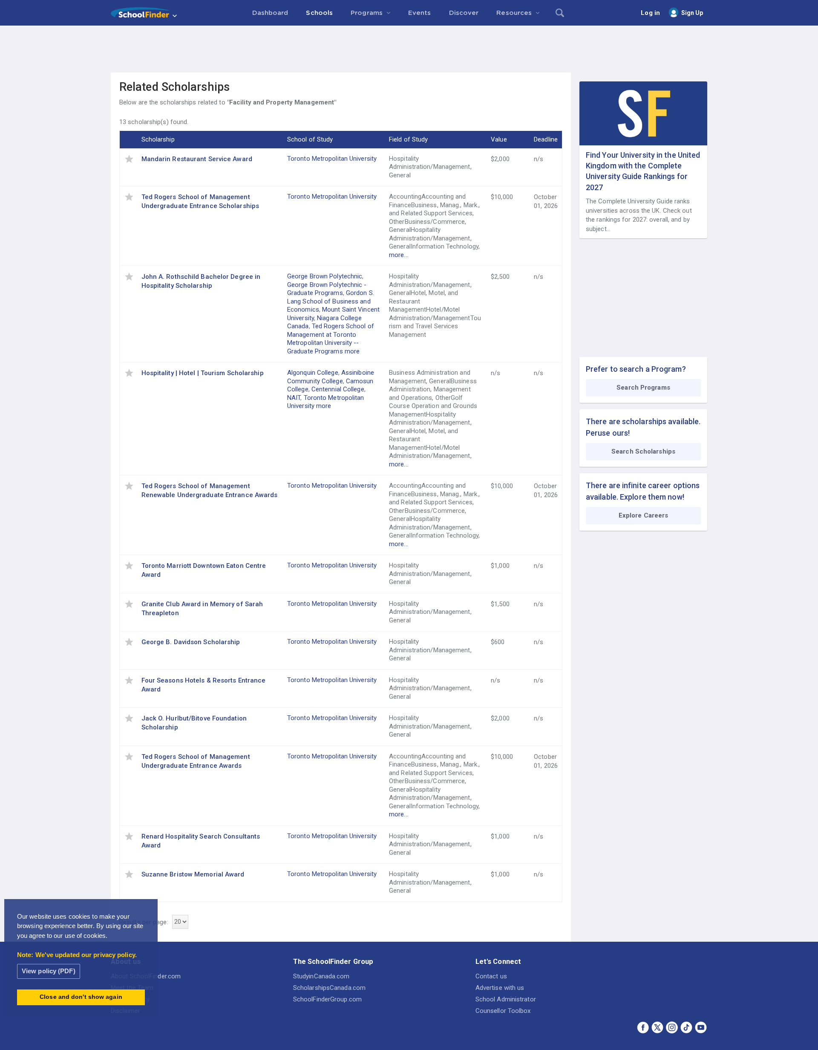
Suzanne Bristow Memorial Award (193, 874)
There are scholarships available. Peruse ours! (643, 427)
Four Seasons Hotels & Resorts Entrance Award (203, 685)
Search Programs (643, 387)
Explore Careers (643, 515)
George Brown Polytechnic (324, 276)
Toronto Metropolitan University (332, 158)
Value (499, 139)
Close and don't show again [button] (81, 997)
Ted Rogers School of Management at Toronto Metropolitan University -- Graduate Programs (330, 338)
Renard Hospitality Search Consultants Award (200, 841)
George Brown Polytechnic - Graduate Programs (327, 289)
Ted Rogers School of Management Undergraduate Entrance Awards (195, 761)
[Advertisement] (409, 49)
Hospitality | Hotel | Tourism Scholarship (202, 373)
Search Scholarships (643, 451)
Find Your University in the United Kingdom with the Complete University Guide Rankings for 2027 (643, 171)
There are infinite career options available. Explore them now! (643, 491)
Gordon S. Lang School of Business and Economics (330, 301)
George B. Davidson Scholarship (190, 642)
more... (398, 255)
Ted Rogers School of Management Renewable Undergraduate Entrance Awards (209, 490)
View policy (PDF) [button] (48, 971)
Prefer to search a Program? (636, 368)
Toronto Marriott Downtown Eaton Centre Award (203, 570)
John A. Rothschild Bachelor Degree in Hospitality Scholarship (201, 281)
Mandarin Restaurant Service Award (196, 159)
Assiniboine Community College (330, 377)
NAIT (293, 398)
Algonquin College (312, 372)
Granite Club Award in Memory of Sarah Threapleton (202, 608)
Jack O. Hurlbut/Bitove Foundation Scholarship (194, 722)
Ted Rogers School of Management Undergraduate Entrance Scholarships (200, 201)
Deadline (546, 139)
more (352, 351)
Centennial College (337, 389)
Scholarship (158, 139)
